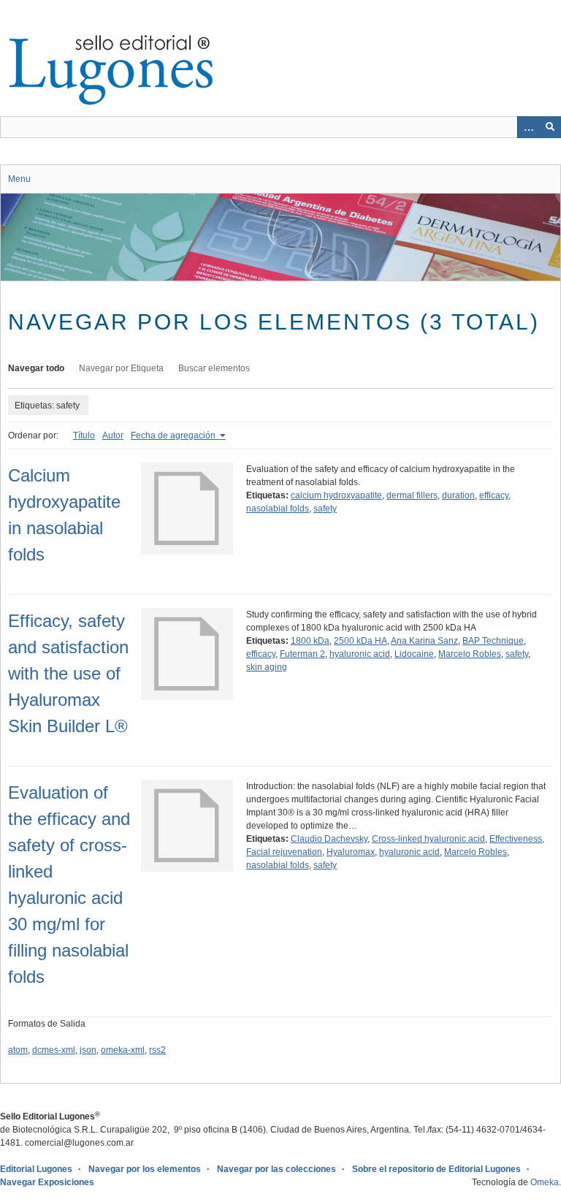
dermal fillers (412, 495)
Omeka (544, 1182)
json (88, 1050)
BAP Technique (493, 641)
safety (325, 508)
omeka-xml (123, 1050)
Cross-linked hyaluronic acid (428, 839)
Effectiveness (515, 839)
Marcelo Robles (469, 654)
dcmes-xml (53, 1050)
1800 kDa (310, 641)
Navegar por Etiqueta (121, 368)
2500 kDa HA (360, 641)
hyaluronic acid (359, 654)
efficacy (493, 495)
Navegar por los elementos (144, 1169)
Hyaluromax (351, 852)
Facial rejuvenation (284, 852)
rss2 (157, 1050)
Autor (112, 435)
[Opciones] (528, 127)
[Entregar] (550, 127)
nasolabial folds (277, 508)
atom (18, 1050)
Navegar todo (36, 368)
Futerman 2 (302, 654)
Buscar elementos (214, 368)
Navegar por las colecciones (276, 1169)
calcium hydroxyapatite (336, 495)
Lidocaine (414, 654)
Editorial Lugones (36, 1169)
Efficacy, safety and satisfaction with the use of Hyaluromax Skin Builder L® (68, 673)
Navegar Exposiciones (47, 1182)
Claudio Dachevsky (329, 839)
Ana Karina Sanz (424, 641)
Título (84, 435)
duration (458, 495)
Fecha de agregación (174, 435)
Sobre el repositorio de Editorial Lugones (436, 1169)
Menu (19, 179)
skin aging (266, 667)
